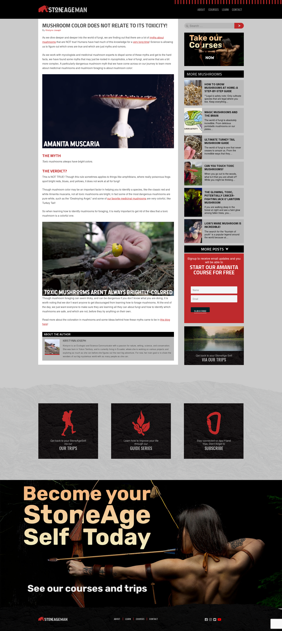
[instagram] (210, 619)
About (117, 619)
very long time (141, 42)
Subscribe (200, 311)
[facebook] (206, 619)
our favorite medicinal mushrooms (126, 198)
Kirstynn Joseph (53, 30)
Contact (153, 619)
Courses (140, 619)
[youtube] (219, 619)
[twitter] (214, 619)
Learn (128, 619)
